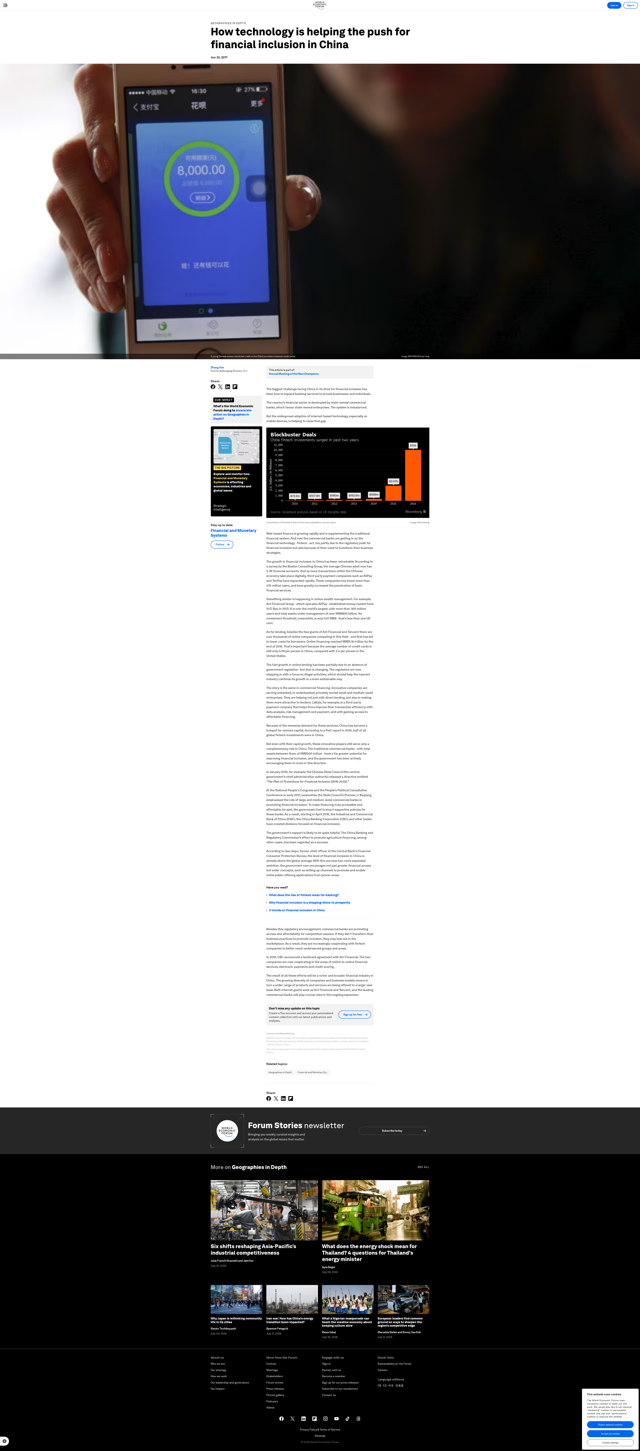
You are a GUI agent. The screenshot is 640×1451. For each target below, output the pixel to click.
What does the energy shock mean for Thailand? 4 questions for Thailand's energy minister (369, 1252)
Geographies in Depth (228, 23)
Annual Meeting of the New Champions (294, 373)
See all (423, 1167)
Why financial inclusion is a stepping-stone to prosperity (309, 902)
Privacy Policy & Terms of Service (320, 1429)
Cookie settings (610, 1442)
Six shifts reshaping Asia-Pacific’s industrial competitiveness (253, 1249)
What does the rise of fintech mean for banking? (304, 895)
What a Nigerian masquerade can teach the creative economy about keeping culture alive (347, 1322)
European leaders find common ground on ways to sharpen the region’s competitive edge (400, 1322)
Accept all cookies (610, 1433)
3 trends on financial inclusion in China (297, 910)
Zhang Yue (217, 367)
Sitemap (320, 1435)
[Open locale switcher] (4, 1441)
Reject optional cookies (610, 1424)
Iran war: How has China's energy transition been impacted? (289, 1320)
